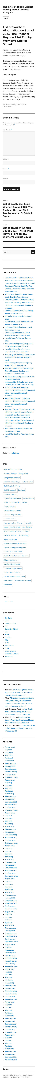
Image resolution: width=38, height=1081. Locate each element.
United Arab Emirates (12, 572)
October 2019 (10, 964)
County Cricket (10, 623)
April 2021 (9, 923)
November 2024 (11, 805)
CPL (6, 626)
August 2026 (10, 747)
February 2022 (10, 895)
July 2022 (8, 881)
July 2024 (8, 816)
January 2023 (10, 865)
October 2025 (10, 774)
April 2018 (9, 1013)
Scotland (7, 552)
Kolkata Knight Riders (12, 511)
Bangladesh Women (12, 478)
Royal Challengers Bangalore (15, 543)
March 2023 (9, 859)
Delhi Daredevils (10, 490)
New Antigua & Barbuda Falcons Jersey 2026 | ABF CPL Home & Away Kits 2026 (20, 357)
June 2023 (9, 851)
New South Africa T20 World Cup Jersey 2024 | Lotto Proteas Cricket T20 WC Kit (18, 711)
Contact (6, 1069)
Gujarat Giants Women (12, 498)
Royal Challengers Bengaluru (15, 548)
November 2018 (11, 994)
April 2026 (9, 758)
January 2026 (10, 766)
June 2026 (9, 753)
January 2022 (10, 898)
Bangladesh (23, 474)
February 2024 (10, 829)
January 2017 (10, 1054)
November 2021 (11, 903)
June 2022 (9, 884)
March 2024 (9, 827)
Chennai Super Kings (12, 482)
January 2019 (10, 988)
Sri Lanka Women (10, 560)
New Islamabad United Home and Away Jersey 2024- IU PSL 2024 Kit (20, 728)
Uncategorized (7, 106)
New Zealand (27, 527)
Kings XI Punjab (10, 506)
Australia (18, 469)
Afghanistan (8, 469)
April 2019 (9, 980)
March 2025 (9, 794)
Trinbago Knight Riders (13, 568)
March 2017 (9, 1049)
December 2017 (11, 1024)
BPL (6, 621)
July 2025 (8, 783)
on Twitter (15, 453)
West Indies (8, 580)
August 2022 (10, 879)
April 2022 (9, 890)
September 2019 (11, 966)
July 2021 (8, 914)
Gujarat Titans (28, 498)
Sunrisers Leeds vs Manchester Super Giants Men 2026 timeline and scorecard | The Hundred (19, 371)
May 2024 (8, 821)
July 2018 (8, 1005)
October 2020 (10, 939)
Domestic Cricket (11, 629)
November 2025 (11, 772)
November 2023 (11, 838)
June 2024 (9, 818)
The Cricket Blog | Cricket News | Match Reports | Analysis (18, 9)
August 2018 (9, 1002)
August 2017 (9, 1035)
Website (6, 178)
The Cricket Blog (11, 104)
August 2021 (9, 912)
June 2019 (8, 975)
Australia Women (10, 474)
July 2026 (8, 750)
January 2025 (10, 799)
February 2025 (10, 796)
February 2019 (10, 986)
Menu (6, 18)
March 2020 (9, 950)
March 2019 (9, 983)
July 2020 (8, 947)
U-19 (7, 648)
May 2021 (8, 920)
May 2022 (8, 887)
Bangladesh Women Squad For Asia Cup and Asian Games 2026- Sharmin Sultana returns (19, 289)
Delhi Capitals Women (12, 486)
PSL (6, 640)
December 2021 (11, 901)
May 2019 (8, 977)
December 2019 (11, 958)
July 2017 (8, 1038)
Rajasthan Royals (10, 539)
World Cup (9, 656)
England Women (10, 494)
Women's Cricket (11, 654)
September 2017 (11, 1032)
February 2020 (10, 953)
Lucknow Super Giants (12, 515)
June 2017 (8, 1040)
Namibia (28, 523)
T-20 (7, 643)
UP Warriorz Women (12, 576)
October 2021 (10, 906)
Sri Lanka (25, 556)
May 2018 (8, 1010)
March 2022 (9, 892)
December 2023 (11, 835)
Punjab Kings (24, 535)
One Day (8, 637)
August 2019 (9, 969)
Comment (7, 130)
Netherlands (15, 527)
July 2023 (8, 849)
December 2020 (11, 934)
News (7, 634)
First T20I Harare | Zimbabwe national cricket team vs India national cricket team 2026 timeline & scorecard (19, 412)
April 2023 (9, 857)
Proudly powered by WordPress (19, 1077)
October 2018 (10, 997)
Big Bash (8, 618)
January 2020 (10, 955)
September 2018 (11, 999)
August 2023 (10, 846)
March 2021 (9, 925)
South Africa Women (12, 556)
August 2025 (10, 780)
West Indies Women (23, 580)
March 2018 (9, 1016)
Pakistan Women (10, 535)
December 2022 (11, 868)
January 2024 (10, 832)
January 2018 (10, 1021)
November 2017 (11, 1027)
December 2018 (11, 991)
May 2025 (8, 788)
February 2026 (10, 764)
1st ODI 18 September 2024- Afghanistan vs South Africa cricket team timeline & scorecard (19, 692)
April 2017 (8, 1046)
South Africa (17, 552)
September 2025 (11, 777)
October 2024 (10, 807)
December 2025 (11, 769)
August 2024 (10, 813)
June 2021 (8, 917)
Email (6, 169)
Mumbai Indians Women (13, 523)
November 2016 (11, 1060)
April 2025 (9, 791)
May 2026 (9, 755)
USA (23, 576)
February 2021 (10, 928)
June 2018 (8, 1008)
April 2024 (9, 824)
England (21, 490)
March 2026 (9, 761)
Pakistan (26, 531)
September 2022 (11, 876)
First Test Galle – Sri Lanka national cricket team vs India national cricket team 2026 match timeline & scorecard (20, 280)
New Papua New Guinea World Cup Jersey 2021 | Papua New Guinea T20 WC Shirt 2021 (19, 720)
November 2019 (11, 961)
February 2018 (10, 1019)
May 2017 (8, 1043)
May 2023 (8, 854)
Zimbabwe (8, 585)
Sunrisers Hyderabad (12, 564)
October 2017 (10, 1029)
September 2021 (11, 909)
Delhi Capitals (27, 482)
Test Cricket (9, 645)
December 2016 (11, 1057)
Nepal (6, 527)
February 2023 (10, 862)
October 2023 (10, 840)
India (6, 502)
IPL (6, 632)
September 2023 (11, 843)
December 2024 (11, 802)
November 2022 (11, 870)
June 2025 (9, 785)
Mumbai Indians (10, 519)
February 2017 (10, 1051)
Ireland (24, 502)
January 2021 (10, 931)
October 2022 (10, 873)
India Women (14, 502)
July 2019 (8, 972)
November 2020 (11, 936)
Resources (9, 602)
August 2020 (10, 944)
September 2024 (11, 810)
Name (6, 159)
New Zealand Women (12, 531)
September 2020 (11, 942)
